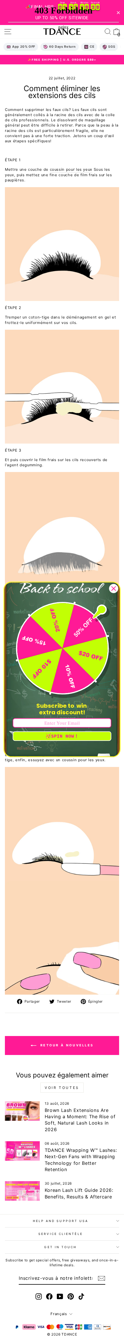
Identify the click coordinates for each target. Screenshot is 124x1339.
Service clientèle (60, 1234)
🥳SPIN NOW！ (62, 736)
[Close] (114, 588)
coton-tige (39, 317)
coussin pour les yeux (71, 169)
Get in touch (60, 1247)
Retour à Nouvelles (66, 1045)
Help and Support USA (61, 1221)
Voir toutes (62, 1087)
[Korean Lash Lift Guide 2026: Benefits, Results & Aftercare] (22, 1191)
